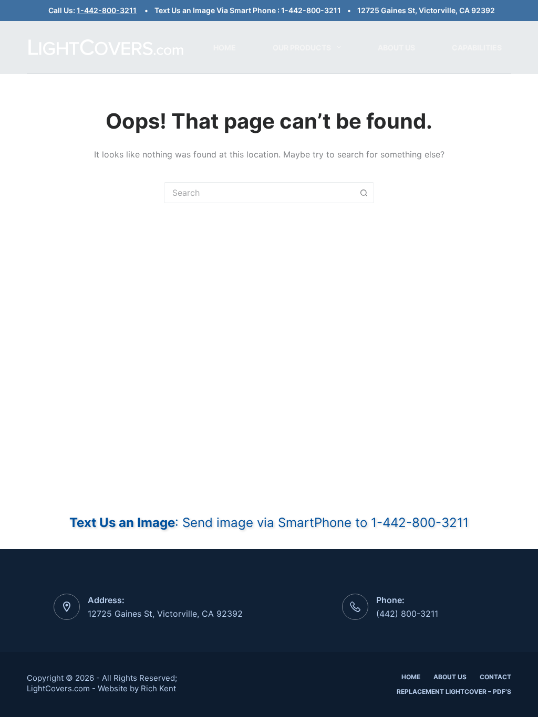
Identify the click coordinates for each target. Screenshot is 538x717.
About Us (396, 47)
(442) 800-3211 (407, 613)
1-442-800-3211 (107, 10)
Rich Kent (158, 688)
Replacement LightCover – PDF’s (454, 691)
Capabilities (477, 47)
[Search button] (364, 193)
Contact (495, 677)
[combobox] (259, 192)
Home (224, 47)
